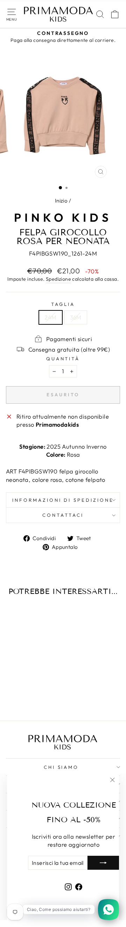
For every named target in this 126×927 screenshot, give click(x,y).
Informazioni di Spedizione (63, 500)
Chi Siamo (61, 767)
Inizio (61, 200)
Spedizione (58, 279)
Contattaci (63, 515)
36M (76, 317)
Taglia (63, 304)
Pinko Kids (63, 217)
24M (50, 317)
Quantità (63, 358)
